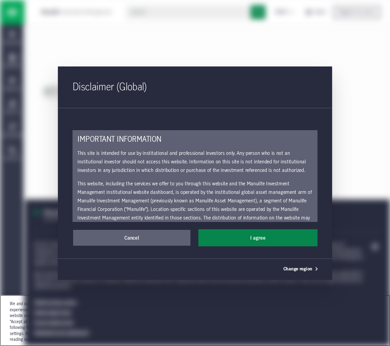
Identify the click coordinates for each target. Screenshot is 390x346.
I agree (258, 238)
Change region (297, 269)
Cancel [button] (131, 238)
